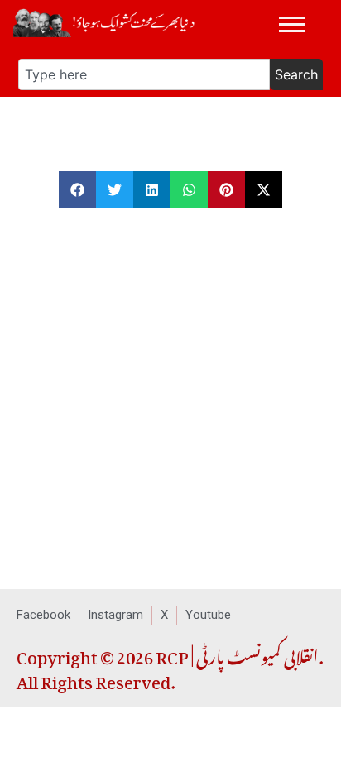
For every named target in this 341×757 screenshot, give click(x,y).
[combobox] (144, 74)
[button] (77, 189)
